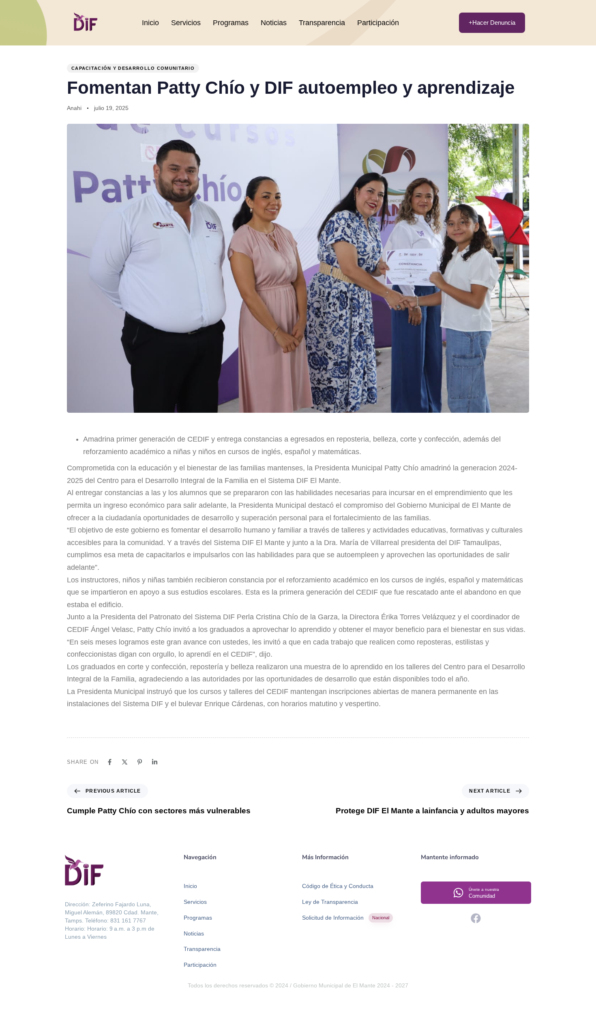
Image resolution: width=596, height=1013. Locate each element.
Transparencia (322, 23)
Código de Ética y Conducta (337, 886)
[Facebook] (476, 918)
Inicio (150, 23)
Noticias (274, 23)
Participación (378, 23)
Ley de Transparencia (330, 902)
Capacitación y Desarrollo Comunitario (133, 68)
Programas (231, 23)
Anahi (74, 108)
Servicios (186, 23)
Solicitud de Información (345, 917)
